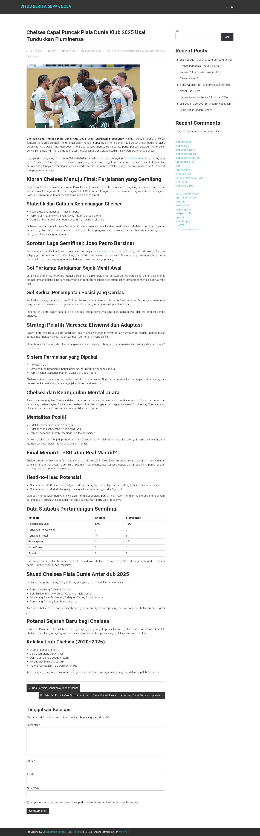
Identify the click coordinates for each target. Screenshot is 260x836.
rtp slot (179, 217)
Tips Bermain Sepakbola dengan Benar (53, 688)
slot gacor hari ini (185, 153)
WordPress (124, 832)
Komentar (33, 724)
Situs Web (33, 788)
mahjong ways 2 (185, 149)
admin (54, 51)
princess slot (183, 173)
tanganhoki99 (183, 213)
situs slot (180, 201)
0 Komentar (70, 51)
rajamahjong (182, 169)
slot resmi (181, 181)
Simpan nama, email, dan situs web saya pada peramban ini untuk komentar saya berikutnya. (84, 802)
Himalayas (77, 832)
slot (177, 165)
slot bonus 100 (184, 185)
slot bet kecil (183, 141)
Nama (31, 760)
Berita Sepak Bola (93, 51)
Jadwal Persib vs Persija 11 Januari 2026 (204, 97)
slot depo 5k (182, 146)
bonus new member (135, 158)
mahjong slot (183, 209)
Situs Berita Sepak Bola (45, 6)
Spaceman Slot (184, 161)
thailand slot (182, 205)
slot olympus (183, 221)
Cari (177, 30)
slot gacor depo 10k (187, 157)
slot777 (179, 225)
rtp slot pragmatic (186, 197)
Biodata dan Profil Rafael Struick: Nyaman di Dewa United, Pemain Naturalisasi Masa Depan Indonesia (101, 695)
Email (31, 774)
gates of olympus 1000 (189, 177)
